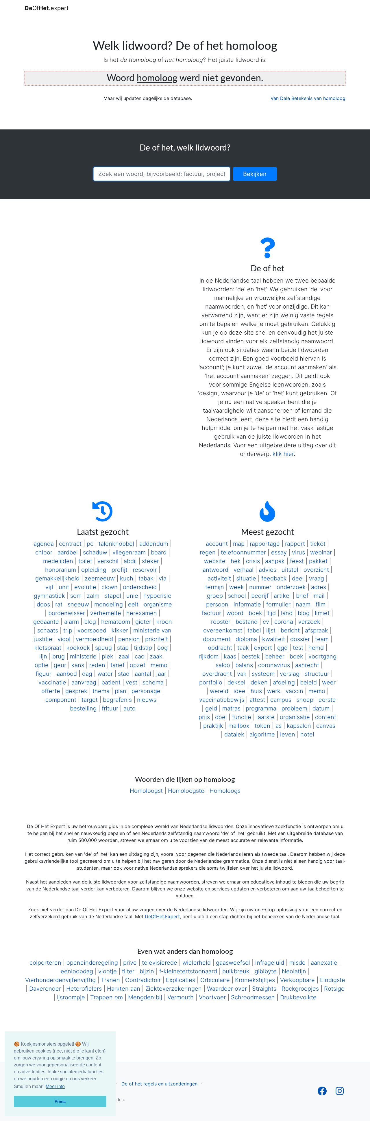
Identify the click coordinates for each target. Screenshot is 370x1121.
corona (283, 621)
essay (279, 552)
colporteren (45, 962)
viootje (107, 971)
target (90, 699)
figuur (43, 673)
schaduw (95, 552)
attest (257, 699)
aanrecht (307, 665)
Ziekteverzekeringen (173, 988)
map (239, 543)
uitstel (290, 569)
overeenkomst (222, 630)
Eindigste (332, 980)
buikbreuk (235, 971)
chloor (43, 552)
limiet (322, 613)
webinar (321, 552)
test (298, 647)
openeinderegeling (92, 962)
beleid (308, 682)
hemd (316, 647)
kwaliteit (273, 639)
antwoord (215, 569)
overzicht (316, 569)
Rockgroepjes (300, 988)
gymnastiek (49, 595)
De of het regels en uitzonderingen (159, 1084)
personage (146, 691)
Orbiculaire (215, 980)
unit (64, 587)
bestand (247, 621)
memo (159, 665)
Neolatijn (294, 971)
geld (211, 708)
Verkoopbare (297, 980)
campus (280, 699)
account (217, 543)
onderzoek (291, 587)
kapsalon (299, 725)
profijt (119, 569)
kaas (230, 656)
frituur (110, 708)
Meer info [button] (55, 1086)
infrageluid (269, 962)
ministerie (83, 656)
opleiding (93, 569)
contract (70, 543)
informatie (247, 604)
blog (90, 621)
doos (43, 604)
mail (319, 595)
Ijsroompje (71, 997)
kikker (120, 630)
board (158, 552)
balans (244, 665)
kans (77, 665)
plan (120, 691)
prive (130, 962)
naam (303, 604)
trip (67, 630)
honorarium (60, 569)
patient (111, 682)
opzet (137, 665)
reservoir (145, 569)
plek (107, 656)
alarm (71, 621)
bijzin (147, 971)
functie (241, 717)
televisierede (159, 962)
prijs (204, 717)
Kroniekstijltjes (255, 980)
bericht (290, 630)
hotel (307, 734)
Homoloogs (225, 790)
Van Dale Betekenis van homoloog (308, 98)
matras (231, 708)
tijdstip (143, 647)
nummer (260, 587)
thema (101, 691)
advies (267, 569)
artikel (282, 595)
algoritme (262, 734)
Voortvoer (212, 997)
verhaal (244, 569)
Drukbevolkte (298, 997)
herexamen (141, 613)
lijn (43, 656)
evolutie (85, 587)
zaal (124, 656)
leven (287, 734)
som (76, 595)
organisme (158, 604)
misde (297, 962)
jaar (161, 673)
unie (132, 595)
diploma (246, 639)
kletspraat (47, 647)
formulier (278, 604)
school (237, 595)
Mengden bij (145, 997)
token (262, 725)
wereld (219, 691)
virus (298, 552)
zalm (93, 595)
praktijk (213, 725)
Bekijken (255, 173)
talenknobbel (116, 543)
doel (221, 717)
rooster (220, 621)
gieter (143, 621)
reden (97, 665)
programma (261, 708)
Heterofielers (84, 988)
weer (329, 682)
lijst (270, 630)
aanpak (275, 561)
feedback (274, 578)
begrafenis (117, 699)
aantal (143, 673)
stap (123, 647)
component (60, 699)
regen (208, 552)
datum (321, 708)
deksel (236, 682)
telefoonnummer (243, 552)
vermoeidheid (94, 639)
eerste (327, 699)
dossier (300, 639)
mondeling (108, 604)
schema (153, 682)
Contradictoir (143, 980)
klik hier (283, 453)
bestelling (83, 708)
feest (297, 561)
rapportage (265, 543)
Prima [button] (60, 1101)
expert (263, 647)
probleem (294, 708)
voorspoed (91, 630)
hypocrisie (157, 595)
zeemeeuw (100, 578)
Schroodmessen (253, 997)
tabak (145, 578)
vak (242, 673)
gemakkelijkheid (57, 578)
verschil (108, 561)
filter (128, 971)
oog (162, 647)
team (322, 639)
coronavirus (274, 665)
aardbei (68, 552)
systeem (263, 673)
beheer (274, 656)
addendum (153, 543)
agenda (44, 543)
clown (109, 587)
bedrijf (260, 595)
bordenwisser (66, 613)
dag (87, 673)
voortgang (322, 656)
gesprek (76, 691)
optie (42, 665)
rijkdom (209, 656)
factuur (211, 613)
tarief (117, 665)
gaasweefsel (233, 962)
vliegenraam (129, 552)
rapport (295, 543)
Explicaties (180, 980)
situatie (246, 578)
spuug (103, 647)
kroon (164, 621)
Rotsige (334, 988)
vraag (316, 578)
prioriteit (156, 639)
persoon (217, 604)
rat (58, 604)
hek (236, 561)
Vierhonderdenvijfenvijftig (60, 980)
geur (60, 665)
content (325, 717)
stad (124, 673)
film (320, 604)
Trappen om (106, 997)
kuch (126, 578)
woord (234, 613)
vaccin (294, 691)
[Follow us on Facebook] (322, 1093)
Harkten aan (123, 988)
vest (131, 682)
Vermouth (180, 997)
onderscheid (140, 587)
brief (302, 595)
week (236, 587)
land (287, 613)
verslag (289, 673)
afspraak (316, 630)
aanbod (67, 673)
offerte (50, 691)
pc (90, 543)
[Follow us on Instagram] (339, 1093)
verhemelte (105, 613)
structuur (317, 673)
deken (259, 682)
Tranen (110, 980)
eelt (133, 604)
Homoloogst (146, 790)
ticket (317, 543)
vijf (49, 587)
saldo (223, 665)
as (278, 725)
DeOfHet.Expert (162, 916)
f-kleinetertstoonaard (188, 971)
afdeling (284, 682)
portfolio (210, 682)
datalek (234, 734)
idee (239, 691)
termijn (214, 587)
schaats (47, 630)
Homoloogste (186, 790)
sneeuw (78, 604)
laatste (265, 717)
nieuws (146, 699)
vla (162, 578)
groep (215, 595)
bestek (250, 656)
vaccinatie (52, 682)
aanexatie (324, 962)
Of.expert (47, 8)
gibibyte (266, 971)
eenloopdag (77, 971)
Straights (264, 988)
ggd (282, 647)
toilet (85, 561)
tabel (254, 630)
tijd (271, 613)
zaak (156, 656)
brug (58, 656)
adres (318, 587)
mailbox (238, 725)
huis (256, 691)
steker (150, 561)
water (105, 673)
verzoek (309, 621)
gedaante (46, 621)
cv (266, 621)
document (216, 639)
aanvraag (83, 682)
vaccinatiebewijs (221, 699)
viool (64, 639)
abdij (130, 561)
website (214, 561)
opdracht (220, 647)
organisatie (295, 717)
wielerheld (196, 962)
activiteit (219, 578)
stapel (113, 595)
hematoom (115, 621)
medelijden (58, 561)
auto (129, 708)
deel (298, 578)
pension (129, 639)
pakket (318, 561)
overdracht (217, 673)
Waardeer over (227, 988)
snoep (305, 699)
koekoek (78, 647)
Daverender (45, 988)
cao (140, 656)
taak (243, 647)
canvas (325, 725)
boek (255, 613)
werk (273, 691)
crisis (253, 561)
